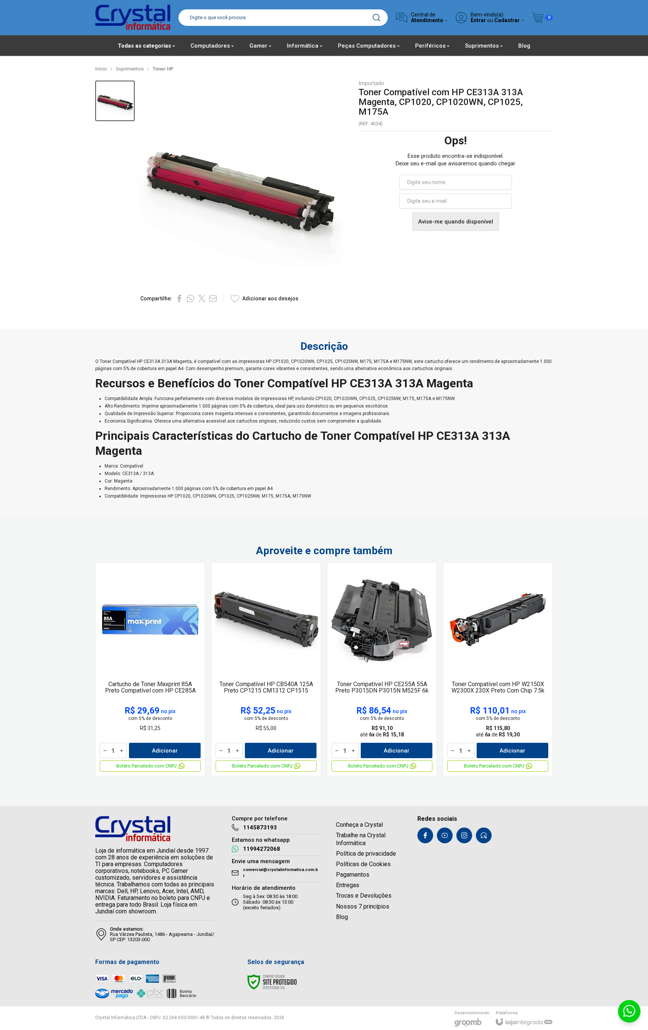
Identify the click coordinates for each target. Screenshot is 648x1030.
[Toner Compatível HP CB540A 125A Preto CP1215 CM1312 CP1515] (266, 669)
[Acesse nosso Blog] (484, 835)
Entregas (347, 885)
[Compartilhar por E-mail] (213, 298)
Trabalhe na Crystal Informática (361, 839)
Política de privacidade (366, 853)
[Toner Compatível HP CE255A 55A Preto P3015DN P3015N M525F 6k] (381, 669)
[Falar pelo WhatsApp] (629, 1011)
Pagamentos (352, 874)
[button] (115, 101)
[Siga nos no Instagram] (464, 835)
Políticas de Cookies (363, 864)
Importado (371, 83)
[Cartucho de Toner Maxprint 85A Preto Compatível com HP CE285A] (150, 669)
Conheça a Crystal (359, 824)
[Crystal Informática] (132, 17)
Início (101, 69)
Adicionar (165, 750)
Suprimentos (130, 69)
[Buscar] (376, 17)
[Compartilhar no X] (202, 298)
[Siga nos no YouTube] (445, 835)
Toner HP (163, 69)
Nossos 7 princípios (362, 906)
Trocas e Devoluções (364, 895)
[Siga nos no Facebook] (425, 835)
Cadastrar (507, 20)
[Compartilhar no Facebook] (179, 298)
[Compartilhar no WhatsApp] (190, 298)
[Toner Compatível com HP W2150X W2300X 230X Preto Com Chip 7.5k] (497, 669)
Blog (342, 917)
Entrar (478, 20)
